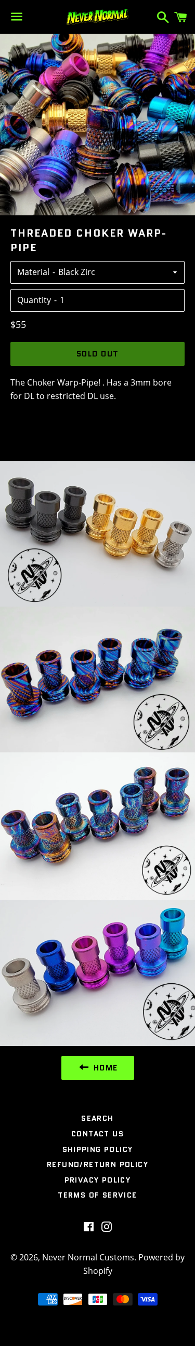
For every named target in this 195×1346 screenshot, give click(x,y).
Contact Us (97, 1134)
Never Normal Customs (88, 1257)
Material (33, 272)
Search (97, 1118)
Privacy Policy (97, 1180)
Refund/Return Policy (97, 1164)
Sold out (97, 354)
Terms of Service (97, 1195)
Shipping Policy (97, 1149)
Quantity (34, 300)
